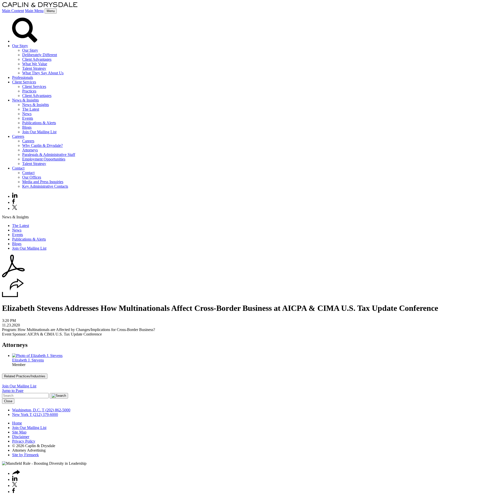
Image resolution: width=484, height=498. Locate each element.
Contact (18, 168)
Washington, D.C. (26, 410)
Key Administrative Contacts (45, 186)
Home (17, 423)
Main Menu (34, 11)
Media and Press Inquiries (42, 182)
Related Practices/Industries (24, 376)
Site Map (19, 432)
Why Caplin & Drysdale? (42, 145)
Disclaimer (20, 437)
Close (8, 401)
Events (27, 118)
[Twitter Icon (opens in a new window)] (14, 208)
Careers (18, 136)
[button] (13, 296)
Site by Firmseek (25, 455)
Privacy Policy (23, 441)
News (27, 114)
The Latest (30, 109)
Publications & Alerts (39, 123)
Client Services (24, 82)
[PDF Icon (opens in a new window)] (13, 276)
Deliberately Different (39, 55)
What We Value (34, 64)
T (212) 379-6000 (43, 414)
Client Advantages (36, 59)
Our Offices (31, 177)
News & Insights (25, 100)
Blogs (27, 127)
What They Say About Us (43, 73)
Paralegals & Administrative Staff (48, 154)
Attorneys (30, 150)
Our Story (20, 46)
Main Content (13, 11)
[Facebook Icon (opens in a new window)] (13, 202)
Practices (29, 91)
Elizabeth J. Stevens (28, 360)
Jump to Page (12, 390)
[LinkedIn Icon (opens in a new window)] (14, 196)
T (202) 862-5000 (55, 410)
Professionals (22, 77)
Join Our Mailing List (39, 132)
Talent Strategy (34, 68)
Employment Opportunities (43, 159)
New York (20, 414)
